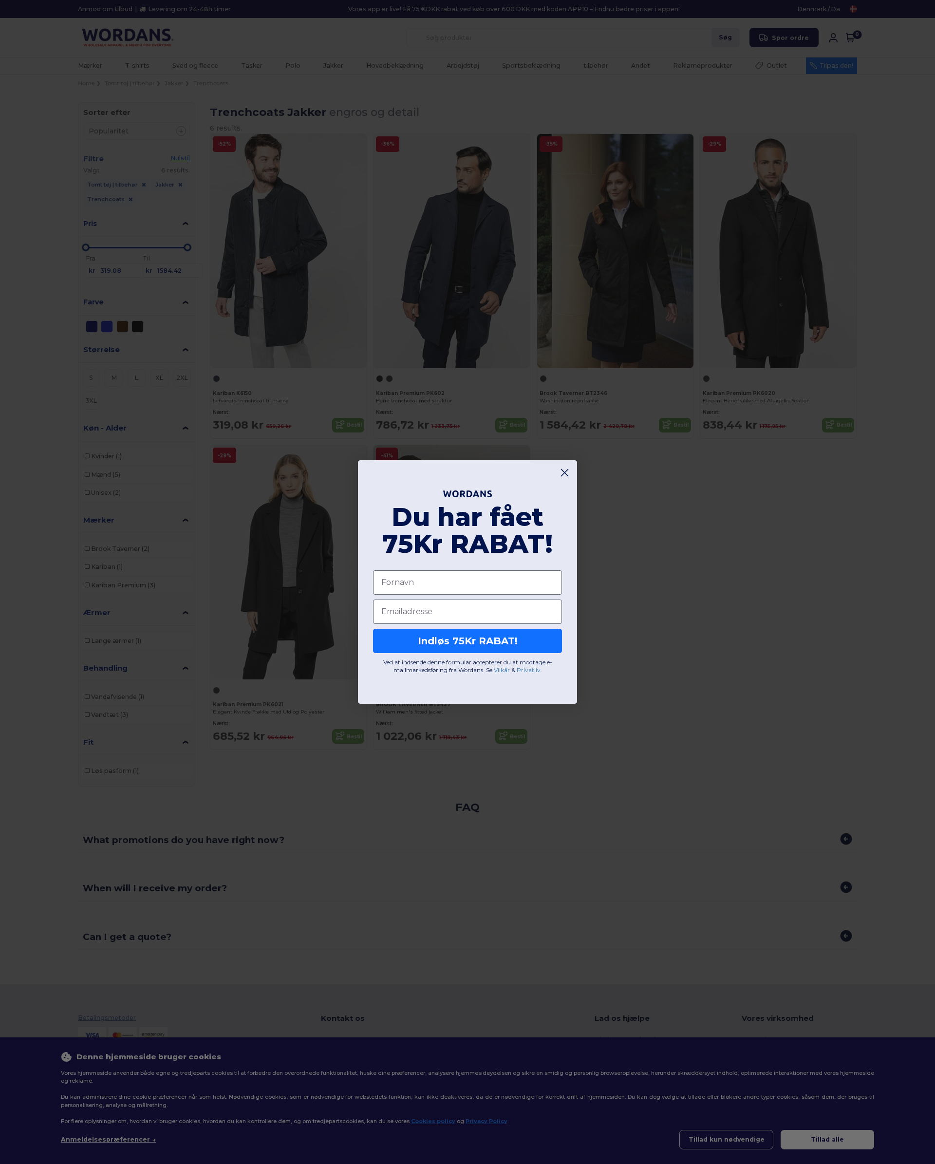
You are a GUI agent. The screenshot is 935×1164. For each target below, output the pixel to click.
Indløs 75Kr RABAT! (468, 641)
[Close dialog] (564, 472)
